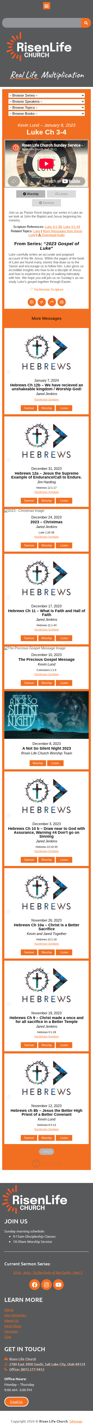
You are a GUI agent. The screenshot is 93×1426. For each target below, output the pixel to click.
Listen (63, 194)
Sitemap (75, 1421)
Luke (36, 231)
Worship (32, 194)
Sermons (11, 1331)
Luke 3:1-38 (53, 227)
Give (7, 1336)
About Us (11, 1320)
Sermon (48, 203)
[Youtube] (58, 1284)
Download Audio (53, 235)
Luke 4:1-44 (71, 227)
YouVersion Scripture (48, 289)
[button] (46, 5)
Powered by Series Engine (46, 1163)
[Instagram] (46, 1284)
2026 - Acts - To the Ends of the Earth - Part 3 (47, 1272)
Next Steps (12, 1326)
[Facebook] (34, 1284)
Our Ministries (15, 1315)
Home (9, 1309)
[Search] (86, 23)
